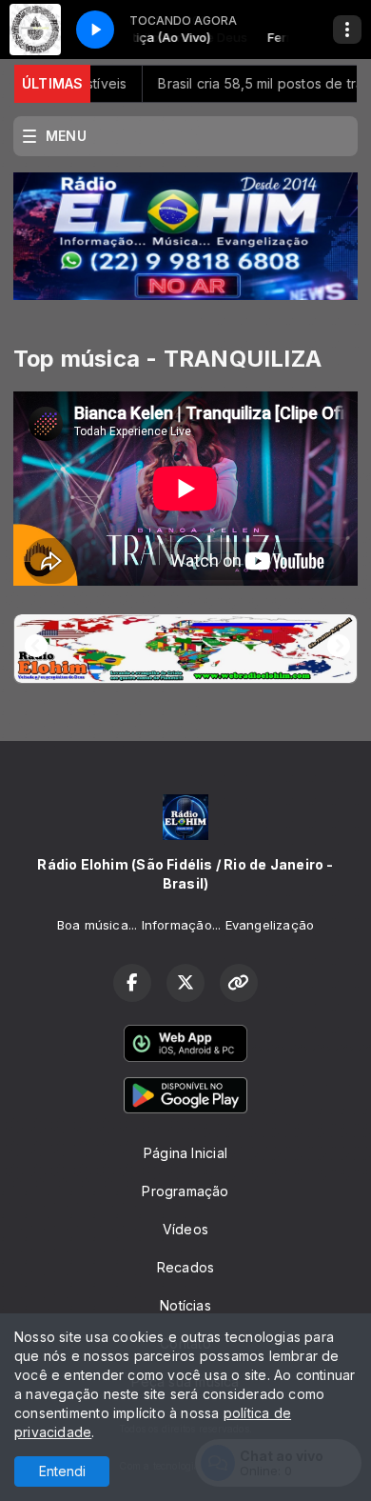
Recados (185, 1267)
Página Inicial (185, 1153)
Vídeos (185, 1229)
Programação (185, 1191)
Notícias (185, 1305)
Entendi (62, 1471)
